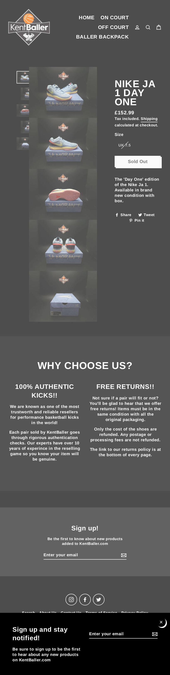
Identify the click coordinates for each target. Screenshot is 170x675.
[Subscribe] (154, 634)
